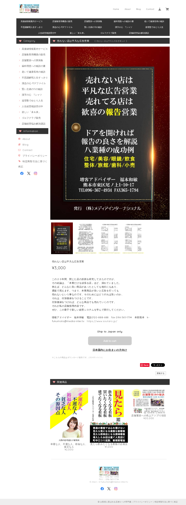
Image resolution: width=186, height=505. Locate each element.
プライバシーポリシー (35, 155)
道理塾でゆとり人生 (154, 27)
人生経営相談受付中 (47, 33)
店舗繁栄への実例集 (93, 21)
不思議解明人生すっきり (32, 27)
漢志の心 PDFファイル (62, 27)
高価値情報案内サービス (32, 21)
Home (116, 9)
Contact (150, 9)
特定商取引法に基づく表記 (166, 502)
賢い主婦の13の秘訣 (93, 27)
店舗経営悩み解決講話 (139, 33)
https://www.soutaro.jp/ (102, 321)
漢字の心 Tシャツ (123, 27)
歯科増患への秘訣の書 (124, 21)
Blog (138, 9)
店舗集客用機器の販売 (62, 21)
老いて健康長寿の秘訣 (154, 21)
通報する (161, 373)
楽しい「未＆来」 (78, 33)
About (128, 9)
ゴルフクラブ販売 (108, 33)
